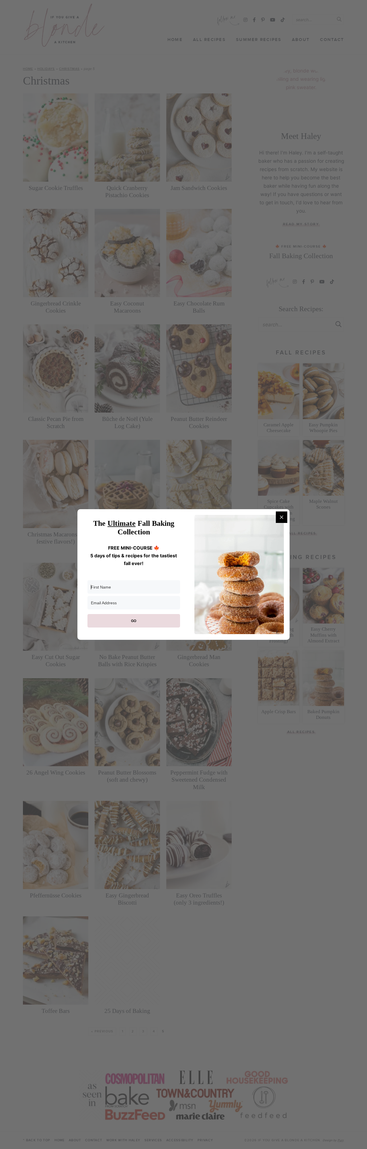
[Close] (281, 517)
